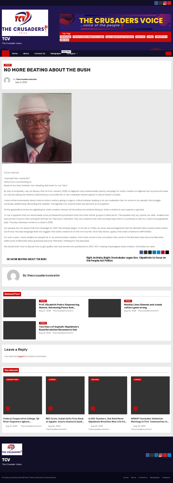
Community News (12, 380)
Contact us (39, 53)
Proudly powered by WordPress (15, 477)
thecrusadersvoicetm (26, 79)
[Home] (5, 53)
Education (95, 380)
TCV (6, 38)
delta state (64, 40)
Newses (39, 477)
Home (15, 53)
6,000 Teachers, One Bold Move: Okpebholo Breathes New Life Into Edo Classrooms (107, 421)
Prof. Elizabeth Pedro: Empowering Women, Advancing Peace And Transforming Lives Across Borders (60, 307)
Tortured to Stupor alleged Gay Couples (88, 37)
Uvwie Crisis (140, 37)
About (26, 53)
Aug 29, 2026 (139, 426)
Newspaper (57, 53)
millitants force (161, 37)
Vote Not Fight (65, 37)
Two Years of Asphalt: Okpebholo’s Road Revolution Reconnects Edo (59, 328)
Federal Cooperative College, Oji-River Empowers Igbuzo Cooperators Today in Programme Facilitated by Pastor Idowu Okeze (22, 423)
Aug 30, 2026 (54, 426)
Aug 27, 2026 (45, 310)
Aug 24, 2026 (130, 310)
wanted (150, 37)
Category (71, 53)
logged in (21, 356)
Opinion (7, 65)
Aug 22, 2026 (45, 333)
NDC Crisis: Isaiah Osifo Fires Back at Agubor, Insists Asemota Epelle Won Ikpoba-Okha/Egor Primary (65, 421)
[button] (164, 53)
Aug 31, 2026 (12, 426)
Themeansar (50, 477)
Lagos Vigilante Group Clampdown (119, 37)
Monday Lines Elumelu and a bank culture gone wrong (143, 306)
